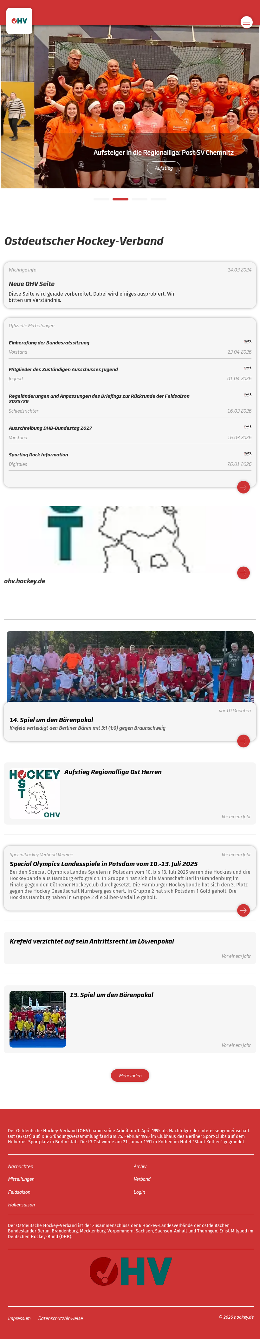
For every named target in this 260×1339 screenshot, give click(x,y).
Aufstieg (144, 167)
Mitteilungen (21, 1178)
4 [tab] (154, 201)
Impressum (19, 1318)
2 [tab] (116, 201)
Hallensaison (21, 1204)
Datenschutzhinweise (60, 1318)
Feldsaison (19, 1191)
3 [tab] (135, 201)
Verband (141, 1178)
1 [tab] (97, 201)
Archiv (139, 1166)
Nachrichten (20, 1166)
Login (139, 1191)
